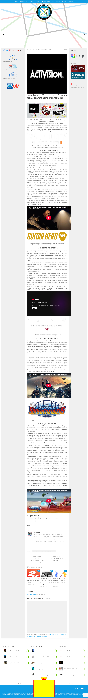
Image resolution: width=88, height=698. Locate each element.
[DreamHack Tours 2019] (61, 663)
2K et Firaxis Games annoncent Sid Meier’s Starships (33, 580)
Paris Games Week (46, 49)
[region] (44, 34)
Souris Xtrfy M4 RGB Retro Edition (43, 657)
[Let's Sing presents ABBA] (5, 651)
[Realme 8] (33, 651)
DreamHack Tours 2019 (69, 663)
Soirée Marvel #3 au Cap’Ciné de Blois (72, 675)
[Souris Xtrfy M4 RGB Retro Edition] (33, 657)
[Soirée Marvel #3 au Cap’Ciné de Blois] (61, 675)
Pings (43, 594)
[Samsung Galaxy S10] (33, 669)
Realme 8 (38, 651)
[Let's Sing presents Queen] (5, 657)
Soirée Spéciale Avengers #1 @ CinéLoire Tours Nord (70, 669)
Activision (37, 551)
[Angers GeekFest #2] (61, 657)
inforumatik (32, 100)
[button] (3, 34)
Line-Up (42, 551)
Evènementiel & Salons (33, 49)
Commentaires (33, 594)
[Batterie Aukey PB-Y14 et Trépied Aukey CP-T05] (33, 663)
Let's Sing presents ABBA (13, 651)
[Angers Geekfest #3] (61, 651)
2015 (34, 551)
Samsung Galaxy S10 (40, 669)
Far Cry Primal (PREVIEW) (13, 663)
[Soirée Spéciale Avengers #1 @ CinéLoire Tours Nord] (61, 669)
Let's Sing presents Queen (13, 657)
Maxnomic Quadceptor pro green (43, 675)
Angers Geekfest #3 (68, 651)
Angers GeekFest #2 (68, 657)
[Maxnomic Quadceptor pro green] (33, 675)
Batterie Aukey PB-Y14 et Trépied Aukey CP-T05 (43, 663)
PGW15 (53, 551)
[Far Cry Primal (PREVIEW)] (5, 663)
